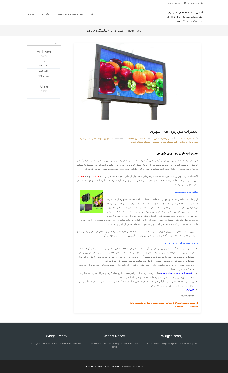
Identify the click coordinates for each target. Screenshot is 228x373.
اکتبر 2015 (43, 71)
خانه (92, 14)
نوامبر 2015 (43, 66)
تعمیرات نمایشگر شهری (140, 142)
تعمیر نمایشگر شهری (88, 138)
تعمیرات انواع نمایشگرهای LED (186, 142)
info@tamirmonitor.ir (174, 3)
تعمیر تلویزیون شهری (105, 138)
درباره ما (31, 14)
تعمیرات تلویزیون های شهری (174, 131)
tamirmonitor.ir (167, 273)
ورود (43, 96)
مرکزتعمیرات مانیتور (162, 138)
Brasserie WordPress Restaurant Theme (103, 366)
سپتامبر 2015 (43, 76)
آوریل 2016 (43, 61)
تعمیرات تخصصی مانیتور (185, 12)
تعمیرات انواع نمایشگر (136, 138)
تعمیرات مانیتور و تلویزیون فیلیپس (70, 14)
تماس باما (45, 14)
